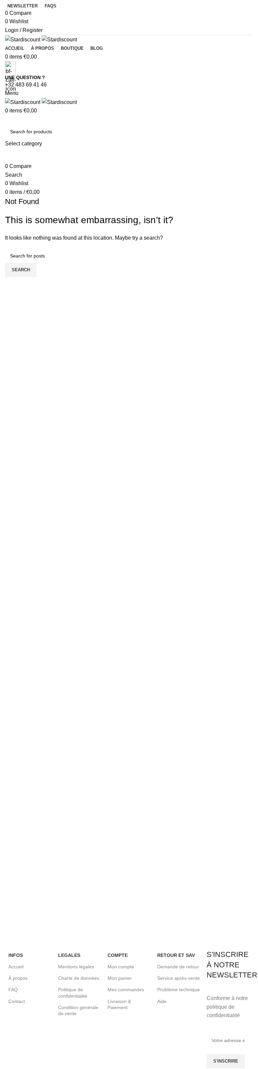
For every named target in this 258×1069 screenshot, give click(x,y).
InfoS (15, 955)
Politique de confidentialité (72, 992)
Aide (162, 1001)
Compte (118, 955)
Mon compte (121, 966)
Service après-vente (178, 978)
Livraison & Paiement (119, 1004)
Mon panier (120, 978)
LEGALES (69, 955)
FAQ (13, 989)
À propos (18, 978)
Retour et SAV (176, 955)
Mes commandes (126, 989)
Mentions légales (76, 966)
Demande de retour (178, 966)
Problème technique (178, 989)
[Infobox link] (46, 775)
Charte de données (78, 978)
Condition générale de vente (78, 1010)
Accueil (16, 966)
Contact (16, 1001)
